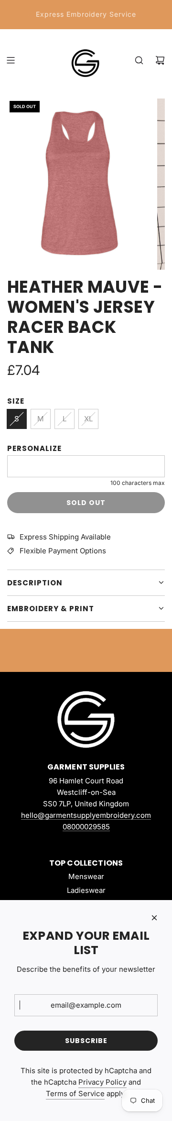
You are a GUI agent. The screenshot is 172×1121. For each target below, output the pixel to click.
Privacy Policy (102, 1082)
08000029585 (86, 826)
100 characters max (137, 482)
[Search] (139, 60)
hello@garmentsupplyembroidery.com (86, 815)
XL (88, 418)
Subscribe (86, 1040)
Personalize (34, 448)
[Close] (154, 917)
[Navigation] (10, 60)
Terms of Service (75, 1093)
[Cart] (160, 60)
